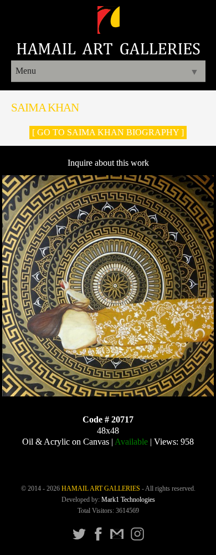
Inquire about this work (108, 162)
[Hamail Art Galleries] (108, 52)
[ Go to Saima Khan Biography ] (108, 132)
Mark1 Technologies (128, 499)
